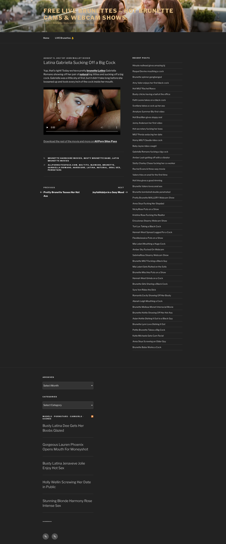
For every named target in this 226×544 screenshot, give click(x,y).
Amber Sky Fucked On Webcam (148, 249)
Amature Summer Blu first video (148, 111)
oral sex (114, 167)
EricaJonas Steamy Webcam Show (150, 220)
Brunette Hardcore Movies (65, 158)
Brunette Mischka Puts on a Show (149, 272)
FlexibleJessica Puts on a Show (148, 238)
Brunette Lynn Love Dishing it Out (149, 324)
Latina (101, 70)
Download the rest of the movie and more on (80, 141)
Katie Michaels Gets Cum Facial (148, 335)
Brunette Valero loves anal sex (147, 186)
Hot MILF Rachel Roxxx (144, 88)
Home (46, 38)
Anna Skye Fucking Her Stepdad (148, 203)
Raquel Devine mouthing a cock (148, 71)
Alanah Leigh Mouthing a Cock (148, 301)
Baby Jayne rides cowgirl (145, 146)
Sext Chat (50, 521)
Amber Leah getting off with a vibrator (151, 157)
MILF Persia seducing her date (147, 134)
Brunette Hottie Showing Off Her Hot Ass (152, 312)
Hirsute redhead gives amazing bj (149, 65)
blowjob (96, 165)
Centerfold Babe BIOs (46, 521)
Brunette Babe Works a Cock (147, 347)
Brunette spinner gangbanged (147, 77)
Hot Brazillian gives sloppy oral (147, 117)
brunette (92, 70)
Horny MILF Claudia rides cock (147, 140)
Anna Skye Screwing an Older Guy (149, 341)
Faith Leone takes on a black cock (149, 100)
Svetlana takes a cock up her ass (149, 105)
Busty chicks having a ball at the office (151, 94)
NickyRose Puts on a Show (146, 209)
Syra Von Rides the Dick (144, 289)
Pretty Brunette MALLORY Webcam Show (153, 197)
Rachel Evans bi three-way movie (149, 169)
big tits (84, 165)
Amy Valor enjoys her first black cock (151, 82)
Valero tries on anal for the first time (150, 174)
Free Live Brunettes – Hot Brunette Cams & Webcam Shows (109, 14)
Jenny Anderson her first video (147, 123)
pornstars (55, 170)
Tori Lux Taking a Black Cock (147, 226)
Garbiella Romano (60, 167)
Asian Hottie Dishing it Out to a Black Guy (153, 318)
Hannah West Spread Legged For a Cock (152, 232)
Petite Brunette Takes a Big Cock (149, 329)
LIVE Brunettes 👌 (64, 38)
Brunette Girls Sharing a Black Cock (150, 284)
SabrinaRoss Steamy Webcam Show (151, 255)
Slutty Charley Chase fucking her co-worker (154, 163)
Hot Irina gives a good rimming (147, 180)
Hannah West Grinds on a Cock (148, 278)
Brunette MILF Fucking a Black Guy (150, 261)
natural (84, 74)
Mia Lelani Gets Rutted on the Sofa (150, 266)
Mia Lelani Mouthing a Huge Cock (149, 243)
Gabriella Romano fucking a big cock (150, 151)
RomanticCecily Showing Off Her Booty (152, 295)
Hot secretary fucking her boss (148, 128)
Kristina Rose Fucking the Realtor (149, 215)
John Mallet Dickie (78, 58)
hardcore (79, 167)
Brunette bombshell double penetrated (151, 192)
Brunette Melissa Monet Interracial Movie (153, 307)
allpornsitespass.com (63, 165)
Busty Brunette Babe (97, 158)
